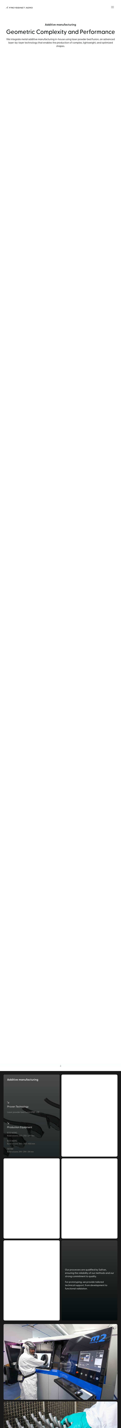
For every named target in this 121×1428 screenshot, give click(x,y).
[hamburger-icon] (112, 7)
